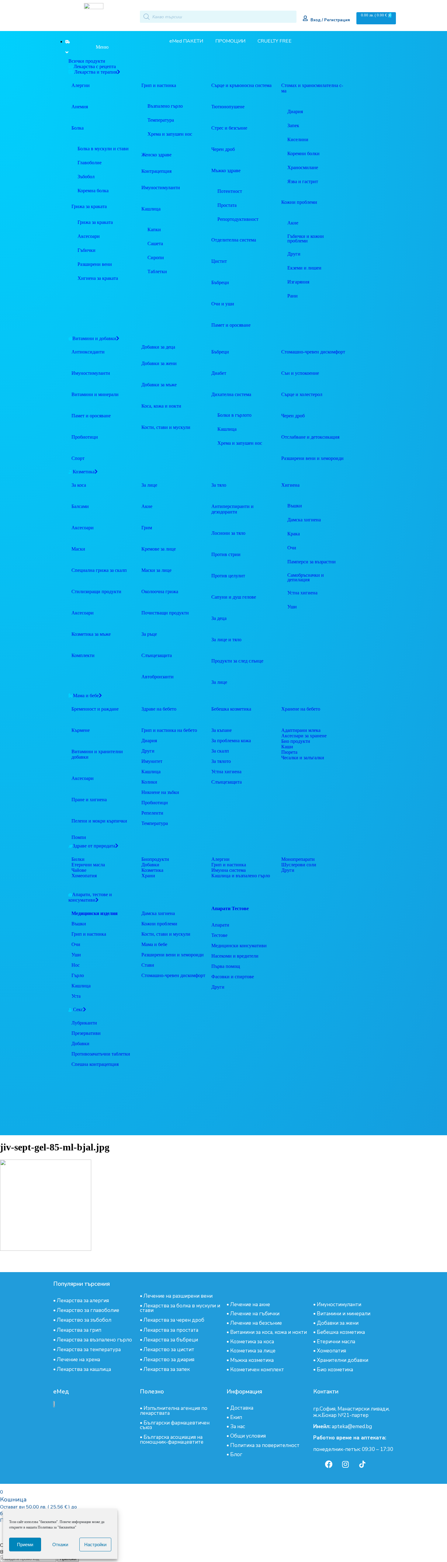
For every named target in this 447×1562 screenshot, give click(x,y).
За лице (149, 485)
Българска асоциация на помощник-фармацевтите (171, 1439)
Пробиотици (84, 437)
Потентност (229, 191)
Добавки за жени (159, 363)
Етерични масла (88, 864)
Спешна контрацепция (95, 1064)
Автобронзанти (157, 676)
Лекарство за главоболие (88, 1310)
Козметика (152, 870)
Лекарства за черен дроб (174, 1320)
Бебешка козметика (341, 1332)
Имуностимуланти (90, 373)
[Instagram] (345, 1464)
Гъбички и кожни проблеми (305, 238)
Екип (236, 1417)
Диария (295, 111)
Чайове (78, 870)
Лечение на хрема (78, 1359)
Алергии (80, 85)
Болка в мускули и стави (103, 148)
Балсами (80, 506)
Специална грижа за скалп (99, 570)
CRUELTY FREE (275, 41)
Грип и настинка (158, 85)
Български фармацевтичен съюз (175, 1425)
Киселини (297, 139)
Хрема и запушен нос (169, 134)
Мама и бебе (154, 944)
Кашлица (151, 208)
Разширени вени (95, 264)
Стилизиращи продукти (96, 591)
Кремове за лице (158, 548)
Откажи (60, 1544)
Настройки (95, 1544)
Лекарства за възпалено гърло (94, 1339)
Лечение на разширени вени (178, 1295)
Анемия (79, 106)
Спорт (78, 458)
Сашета (155, 243)
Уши (292, 606)
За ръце (149, 634)
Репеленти (152, 813)
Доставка (241, 1407)
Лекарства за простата (171, 1330)
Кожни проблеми (159, 923)
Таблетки (157, 271)
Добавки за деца (158, 347)
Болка (77, 127)
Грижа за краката (89, 206)
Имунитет (151, 761)
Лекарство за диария (169, 1359)
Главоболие (90, 162)
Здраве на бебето (158, 708)
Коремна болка (93, 190)
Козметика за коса (252, 1341)
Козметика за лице (252, 1350)
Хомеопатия (84, 875)
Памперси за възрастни (311, 561)
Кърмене (80, 730)
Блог (236, 1454)
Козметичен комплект (257, 1369)
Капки (154, 229)
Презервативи (86, 1033)
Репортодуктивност (237, 219)
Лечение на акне (250, 1304)
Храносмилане (302, 167)
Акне (292, 222)
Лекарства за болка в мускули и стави (180, 1308)
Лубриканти (84, 1022)
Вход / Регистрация (330, 20)
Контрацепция (156, 171)
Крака (293, 533)
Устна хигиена (302, 592)
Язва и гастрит (302, 181)
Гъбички (86, 250)
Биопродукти (155, 859)
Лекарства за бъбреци (171, 1339)
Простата (227, 205)
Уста (76, 996)
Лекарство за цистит (169, 1349)
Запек (293, 125)
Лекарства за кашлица (84, 1369)
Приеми (25, 1544)
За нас (237, 1426)
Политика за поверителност (265, 1445)
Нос (75, 965)
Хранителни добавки (342, 1360)
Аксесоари (89, 236)
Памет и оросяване (91, 415)
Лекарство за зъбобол (84, 1320)
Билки (78, 859)
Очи (291, 547)
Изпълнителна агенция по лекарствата (173, 1410)
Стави (147, 965)
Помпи (78, 837)
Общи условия (248, 1435)
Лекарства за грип (79, 1330)
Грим (146, 527)
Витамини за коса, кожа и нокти (268, 1332)
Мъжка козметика (252, 1360)
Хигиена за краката (98, 278)
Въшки (294, 505)
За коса (78, 485)
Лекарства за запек (167, 1369)
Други (293, 253)
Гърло (77, 975)
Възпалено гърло (165, 106)
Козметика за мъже (91, 634)
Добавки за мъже (159, 384)
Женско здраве (156, 154)
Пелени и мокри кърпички (99, 820)
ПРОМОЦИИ (230, 41)
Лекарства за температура (89, 1349)
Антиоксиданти (88, 351)
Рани (292, 295)
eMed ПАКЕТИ (186, 41)
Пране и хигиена (89, 799)
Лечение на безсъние (256, 1323)
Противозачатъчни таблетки (100, 1053)
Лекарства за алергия (83, 1300)
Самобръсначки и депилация (305, 577)
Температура (160, 120)
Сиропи (155, 257)
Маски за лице (156, 570)
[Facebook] (328, 1464)
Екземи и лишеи (304, 267)
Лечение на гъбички (254, 1313)
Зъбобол (86, 176)
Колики (149, 781)
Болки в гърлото (234, 415)
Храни (148, 875)
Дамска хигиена (304, 519)
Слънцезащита (156, 655)
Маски (78, 548)
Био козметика (335, 1369)
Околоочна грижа (159, 591)
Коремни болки (303, 153)
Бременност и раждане (95, 708)
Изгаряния (298, 281)
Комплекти (83, 655)
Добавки (150, 864)
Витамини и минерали (95, 394)
